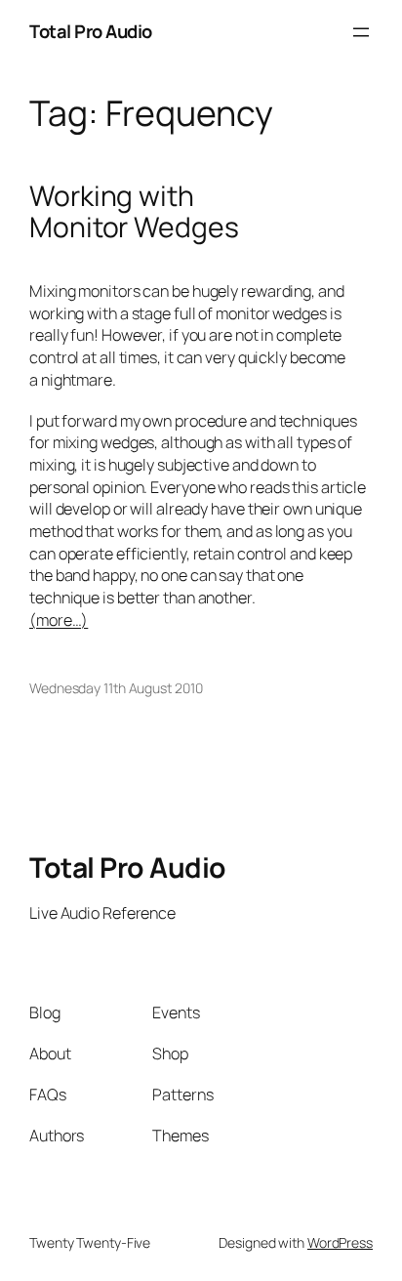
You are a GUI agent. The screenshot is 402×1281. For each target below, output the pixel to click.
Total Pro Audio (90, 31)
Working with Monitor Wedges (134, 212)
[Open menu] (361, 32)
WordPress (340, 1242)
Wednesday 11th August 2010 (115, 688)
